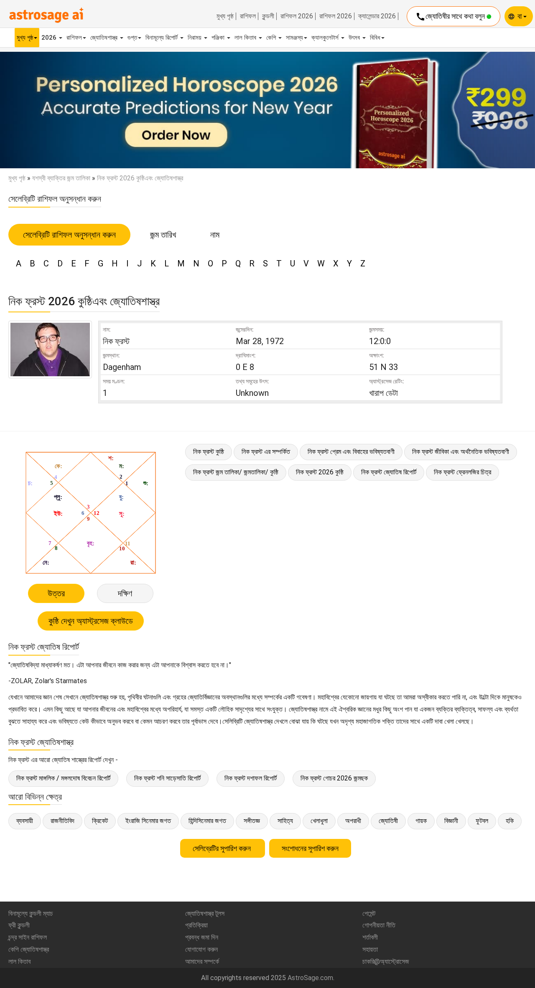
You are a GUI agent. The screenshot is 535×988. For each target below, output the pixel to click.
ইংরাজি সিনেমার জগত (148, 821)
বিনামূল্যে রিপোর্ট (162, 37)
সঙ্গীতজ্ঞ (252, 821)
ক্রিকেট (100, 821)
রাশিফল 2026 (296, 16)
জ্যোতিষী (388, 821)
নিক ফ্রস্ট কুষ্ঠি (208, 452)
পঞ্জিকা (218, 37)
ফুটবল (482, 821)
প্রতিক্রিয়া (196, 925)
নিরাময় (195, 37)
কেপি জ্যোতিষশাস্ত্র (28, 949)
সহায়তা (370, 949)
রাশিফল (248, 16)
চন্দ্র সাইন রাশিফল (27, 937)
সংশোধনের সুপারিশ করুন (310, 848)
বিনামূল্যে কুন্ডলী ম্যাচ (30, 913)
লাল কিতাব (246, 37)
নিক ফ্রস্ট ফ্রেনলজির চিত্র (462, 472)
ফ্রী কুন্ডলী (19, 925)
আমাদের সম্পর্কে (202, 961)
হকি (510, 821)
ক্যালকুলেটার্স (325, 37)
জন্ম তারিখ (163, 235)
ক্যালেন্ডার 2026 (377, 16)
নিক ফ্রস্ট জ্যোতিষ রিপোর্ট (388, 472)
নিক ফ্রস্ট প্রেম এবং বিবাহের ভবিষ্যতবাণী (351, 452)
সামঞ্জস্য (294, 37)
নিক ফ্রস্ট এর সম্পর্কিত (266, 452)
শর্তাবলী (370, 937)
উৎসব (355, 37)
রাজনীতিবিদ (62, 821)
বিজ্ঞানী (451, 821)
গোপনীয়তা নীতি (378, 925)
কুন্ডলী (268, 16)
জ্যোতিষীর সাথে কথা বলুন (451, 17)
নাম (214, 235)
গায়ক (421, 821)
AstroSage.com (310, 978)
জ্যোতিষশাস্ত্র (104, 37)
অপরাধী (353, 821)
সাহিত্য (285, 821)
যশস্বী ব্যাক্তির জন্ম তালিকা (61, 178)
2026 (49, 37)
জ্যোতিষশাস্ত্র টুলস (204, 913)
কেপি (272, 37)
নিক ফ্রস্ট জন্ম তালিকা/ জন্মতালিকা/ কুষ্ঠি (235, 472)
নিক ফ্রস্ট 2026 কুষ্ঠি (320, 472)
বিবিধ (375, 37)
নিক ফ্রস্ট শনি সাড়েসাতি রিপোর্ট (167, 778)
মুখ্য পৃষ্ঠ (225, 16)
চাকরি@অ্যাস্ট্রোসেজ (385, 961)
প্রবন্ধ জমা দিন (201, 937)
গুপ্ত (132, 37)
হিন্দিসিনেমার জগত (207, 821)
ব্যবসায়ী (24, 821)
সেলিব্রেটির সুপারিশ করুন (222, 848)
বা (520, 16)
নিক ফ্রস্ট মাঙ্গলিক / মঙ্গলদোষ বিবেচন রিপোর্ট (63, 778)
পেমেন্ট (368, 913)
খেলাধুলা (319, 821)
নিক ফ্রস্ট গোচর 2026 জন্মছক (334, 778)
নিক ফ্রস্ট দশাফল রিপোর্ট (250, 778)
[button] (40, 110)
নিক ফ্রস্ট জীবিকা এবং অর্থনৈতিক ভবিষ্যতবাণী (460, 452)
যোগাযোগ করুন (201, 949)
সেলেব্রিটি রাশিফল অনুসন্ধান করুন (69, 235)
